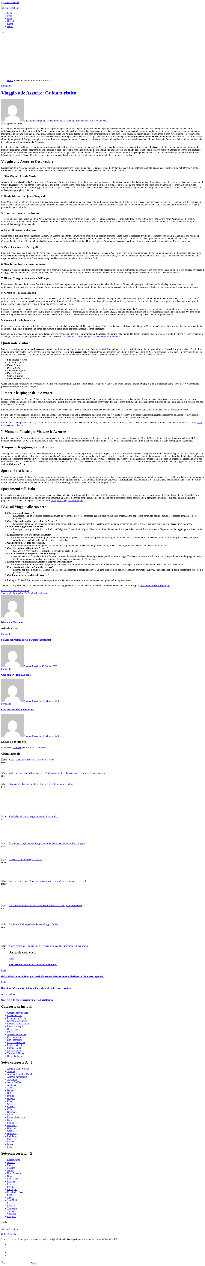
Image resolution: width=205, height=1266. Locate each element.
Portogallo (6, 85)
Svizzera (11, 1205)
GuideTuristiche (8, 1234)
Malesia (11, 1162)
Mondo (10, 1170)
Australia (11, 1085)
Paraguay (11, 1181)
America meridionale (17, 1077)
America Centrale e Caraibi (20, 1074)
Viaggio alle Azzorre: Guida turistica (38, 93)
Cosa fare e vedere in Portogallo (155, 585)
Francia (10, 1122)
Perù (9, 1184)
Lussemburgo (13, 1159)
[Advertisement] (102, 56)
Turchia (10, 1211)
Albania (11, 1071)
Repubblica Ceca (15, 1192)
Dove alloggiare (14, 1056)
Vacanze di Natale (15, 1053)
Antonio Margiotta (36, 120)
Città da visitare (14, 1015)
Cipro (10, 1104)
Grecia (10, 1131)
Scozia (10, 1195)
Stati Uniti (12, 1200)
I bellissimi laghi (15, 1026)
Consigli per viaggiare (17, 1013)
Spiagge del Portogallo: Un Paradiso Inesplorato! (26, 640)
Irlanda (10, 1141)
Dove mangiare (14, 1040)
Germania (12, 1125)
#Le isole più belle (98, 120)
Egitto (10, 1114)
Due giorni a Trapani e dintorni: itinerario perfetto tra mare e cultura (41, 784)
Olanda (10, 1176)
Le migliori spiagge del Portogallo (67, 500)
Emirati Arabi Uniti (16, 1117)
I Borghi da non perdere (18, 1023)
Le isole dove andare (17, 1021)
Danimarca (12, 1112)
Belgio (10, 1090)
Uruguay (11, 1216)
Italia (11, 958)
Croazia (11, 1106)
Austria (10, 1087)
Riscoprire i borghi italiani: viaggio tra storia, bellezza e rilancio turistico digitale (47, 843)
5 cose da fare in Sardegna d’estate (25, 859)
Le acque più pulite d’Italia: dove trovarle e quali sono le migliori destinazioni (45, 905)
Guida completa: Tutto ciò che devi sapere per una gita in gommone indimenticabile (48, 946)
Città (9, 13)
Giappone (12, 1128)
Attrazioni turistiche (16, 1034)
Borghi (10, 21)
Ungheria (11, 1213)
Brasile (10, 1095)
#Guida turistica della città (76, 120)
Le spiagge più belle (16, 1018)
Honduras (12, 1133)
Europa (10, 1120)
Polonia (10, 1186)
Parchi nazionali (14, 1045)
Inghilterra (12, 1136)
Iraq (9, 1139)
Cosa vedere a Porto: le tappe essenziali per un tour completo (91, 336)
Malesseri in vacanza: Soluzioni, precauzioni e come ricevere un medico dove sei (47, 881)
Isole (9, 18)
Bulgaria (11, 1098)
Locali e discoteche (16, 1042)
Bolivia (10, 1093)
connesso (17, 747)
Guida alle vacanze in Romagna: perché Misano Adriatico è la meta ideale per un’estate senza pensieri (57, 773)
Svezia (10, 1203)
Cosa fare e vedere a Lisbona (16, 674)
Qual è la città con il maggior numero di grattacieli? (33, 816)
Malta (10, 1165)
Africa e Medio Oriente (18, 1068)
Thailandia (12, 1208)
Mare (9, 15)
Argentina (12, 1079)
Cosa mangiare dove (17, 1037)
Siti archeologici (15, 1050)
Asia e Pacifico (8, 994)
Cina (9, 1101)
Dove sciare (12, 1029)
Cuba (9, 1109)
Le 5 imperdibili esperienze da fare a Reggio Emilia (33, 924)
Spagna (10, 1197)
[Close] (2, 1261)
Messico (11, 1168)
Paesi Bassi (12, 1178)
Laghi (10, 23)
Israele (10, 1144)
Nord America (14, 1173)
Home (10, 80)
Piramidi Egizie (14, 1048)
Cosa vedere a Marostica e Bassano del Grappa (31, 759)
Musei (10, 26)
